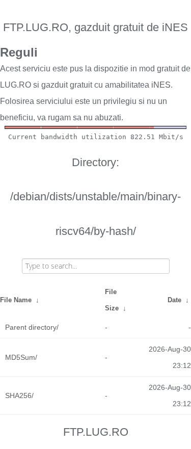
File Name (16, 300)
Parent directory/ (32, 327)
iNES (161, 85)
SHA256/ (19, 395)
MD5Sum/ (21, 357)
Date (174, 300)
